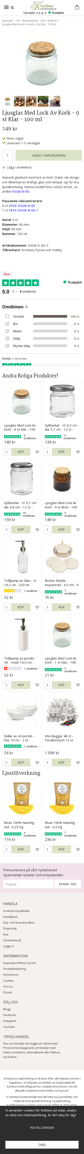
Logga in (8, 946)
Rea (5, 934)
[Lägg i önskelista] (37, 451)
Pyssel (7, 992)
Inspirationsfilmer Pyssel (19, 963)
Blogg (6, 1009)
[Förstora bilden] (42, 62)
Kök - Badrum (49, 20)
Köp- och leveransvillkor (19, 922)
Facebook (9, 1015)
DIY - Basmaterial (26, 20)
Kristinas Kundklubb (16, 911)
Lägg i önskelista (19, 167)
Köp (21, 452)
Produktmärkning (14, 969)
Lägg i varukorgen (48, 155)
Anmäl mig (67, 884)
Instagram (9, 1021)
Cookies (8, 981)
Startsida (7, 20)
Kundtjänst (10, 917)
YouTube (9, 1027)
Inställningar (42, 1127)
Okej (42, 1145)
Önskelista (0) (12, 940)
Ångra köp (10, 928)
